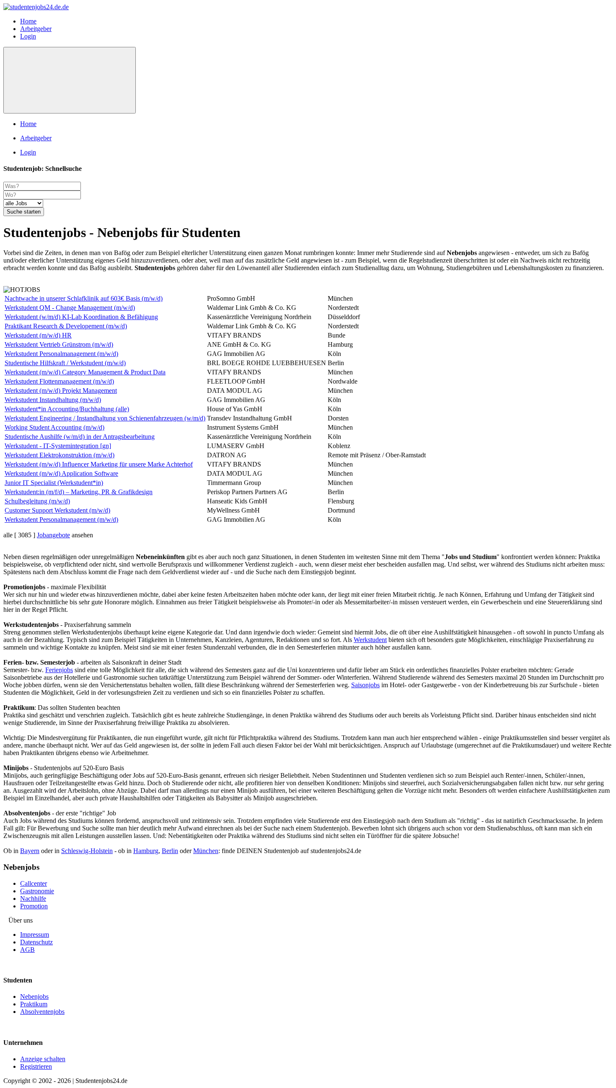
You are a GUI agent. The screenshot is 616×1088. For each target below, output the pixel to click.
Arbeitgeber (36, 28)
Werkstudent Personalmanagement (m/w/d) (61, 353)
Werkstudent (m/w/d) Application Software (61, 473)
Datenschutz (36, 942)
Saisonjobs (365, 684)
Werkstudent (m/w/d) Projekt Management (61, 390)
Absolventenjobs (42, 1011)
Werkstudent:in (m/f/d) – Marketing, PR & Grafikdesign (79, 491)
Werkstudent (370, 639)
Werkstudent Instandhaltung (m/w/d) (53, 399)
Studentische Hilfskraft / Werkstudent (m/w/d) (65, 362)
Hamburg (145, 850)
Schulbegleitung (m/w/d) (37, 501)
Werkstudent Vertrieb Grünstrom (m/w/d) (59, 344)
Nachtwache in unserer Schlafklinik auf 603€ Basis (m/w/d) (84, 298)
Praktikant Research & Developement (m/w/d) (66, 326)
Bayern (29, 850)
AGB (27, 949)
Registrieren (36, 1066)
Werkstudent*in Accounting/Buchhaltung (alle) (67, 409)
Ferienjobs (59, 669)
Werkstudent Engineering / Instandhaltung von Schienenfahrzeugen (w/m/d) (105, 418)
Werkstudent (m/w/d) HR (38, 335)
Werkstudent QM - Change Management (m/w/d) (70, 307)
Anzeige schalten (42, 1058)
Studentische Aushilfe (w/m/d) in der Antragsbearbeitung (80, 436)
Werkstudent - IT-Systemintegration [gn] (58, 445)
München (205, 850)
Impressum (34, 934)
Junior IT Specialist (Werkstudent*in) (54, 482)
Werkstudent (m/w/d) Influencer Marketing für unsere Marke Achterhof (99, 464)
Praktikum (33, 1004)
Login (28, 36)
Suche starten (24, 212)
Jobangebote (53, 535)
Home (28, 21)
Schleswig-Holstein (87, 850)
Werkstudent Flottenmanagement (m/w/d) (59, 381)
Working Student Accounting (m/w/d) (54, 427)
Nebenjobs (34, 996)
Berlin (170, 850)
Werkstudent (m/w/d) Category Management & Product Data (85, 372)
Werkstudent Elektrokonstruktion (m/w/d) (59, 455)
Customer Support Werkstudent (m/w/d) (57, 510)
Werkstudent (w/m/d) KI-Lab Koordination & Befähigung (81, 316)
